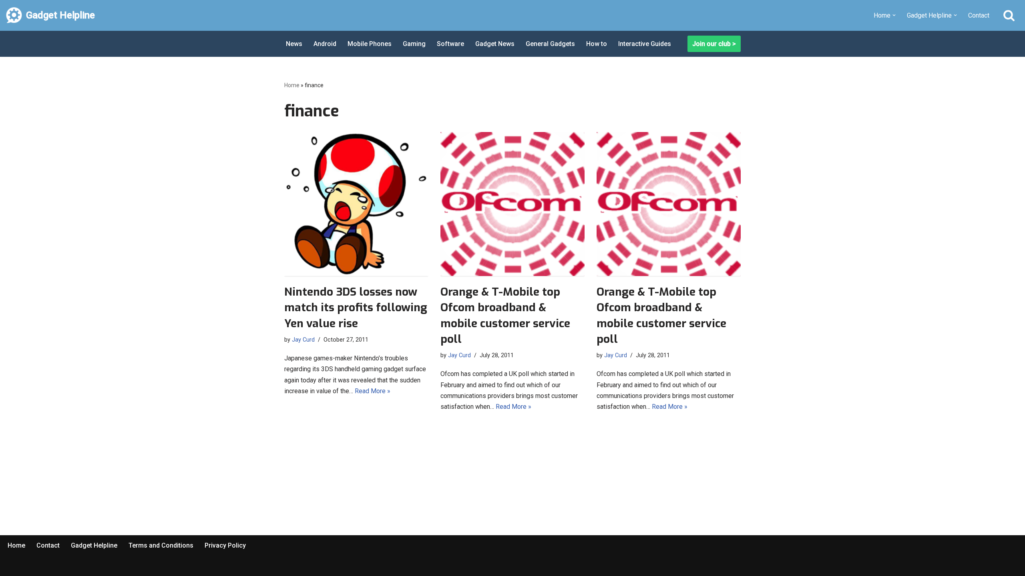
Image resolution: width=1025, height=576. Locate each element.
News (294, 44)
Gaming (414, 44)
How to (596, 44)
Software (450, 44)
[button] (894, 15)
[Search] (1009, 15)
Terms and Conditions (161, 545)
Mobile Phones (370, 44)
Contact (978, 15)
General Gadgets (550, 44)
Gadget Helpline (94, 545)
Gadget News (495, 44)
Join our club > (714, 44)
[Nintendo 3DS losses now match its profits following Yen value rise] (356, 204)
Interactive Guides (644, 44)
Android (325, 44)
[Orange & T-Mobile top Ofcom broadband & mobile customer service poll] (512, 204)
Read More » (372, 391)
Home (291, 85)
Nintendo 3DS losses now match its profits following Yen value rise (355, 307)
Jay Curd (303, 339)
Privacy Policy (225, 545)
